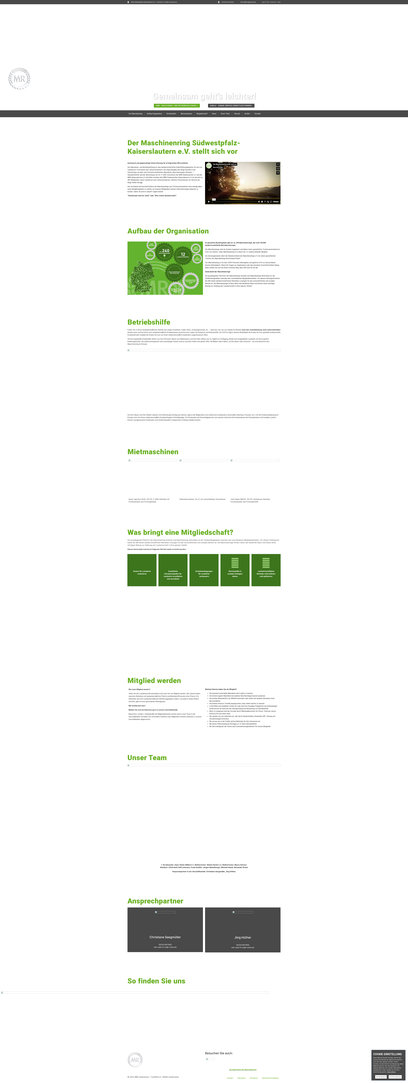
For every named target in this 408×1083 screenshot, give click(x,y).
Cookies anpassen (395, 1077)
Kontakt (258, 114)
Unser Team (225, 114)
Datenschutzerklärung (270, 1078)
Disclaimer (254, 1078)
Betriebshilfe (171, 114)
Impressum (241, 1078)
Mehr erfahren (391, 1072)
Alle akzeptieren (381, 1077)
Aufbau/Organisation (154, 114)
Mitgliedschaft (202, 114)
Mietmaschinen (186, 114)
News (214, 114)
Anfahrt (247, 114)
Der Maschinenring (135, 114)
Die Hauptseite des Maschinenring (242, 1070)
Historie (237, 114)
